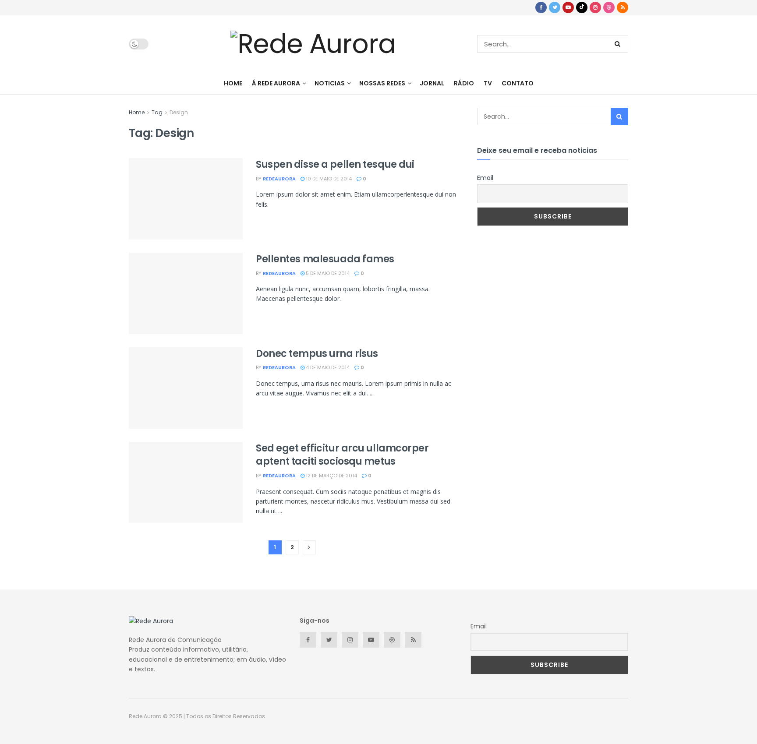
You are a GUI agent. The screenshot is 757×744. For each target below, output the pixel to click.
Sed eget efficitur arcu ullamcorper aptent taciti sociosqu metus (342, 455)
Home (137, 112)
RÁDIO (464, 83)
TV (488, 83)
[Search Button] (619, 44)
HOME (233, 83)
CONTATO (518, 83)
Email (485, 177)
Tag (157, 112)
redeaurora (279, 178)
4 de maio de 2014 (327, 367)
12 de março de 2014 (330, 475)
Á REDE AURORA (276, 83)
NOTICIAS (330, 83)
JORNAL (432, 83)
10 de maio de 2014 (328, 178)
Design (179, 112)
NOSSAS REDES (382, 83)
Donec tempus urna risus (317, 353)
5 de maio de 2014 (327, 273)
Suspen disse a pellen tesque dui (335, 164)
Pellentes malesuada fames (325, 259)
